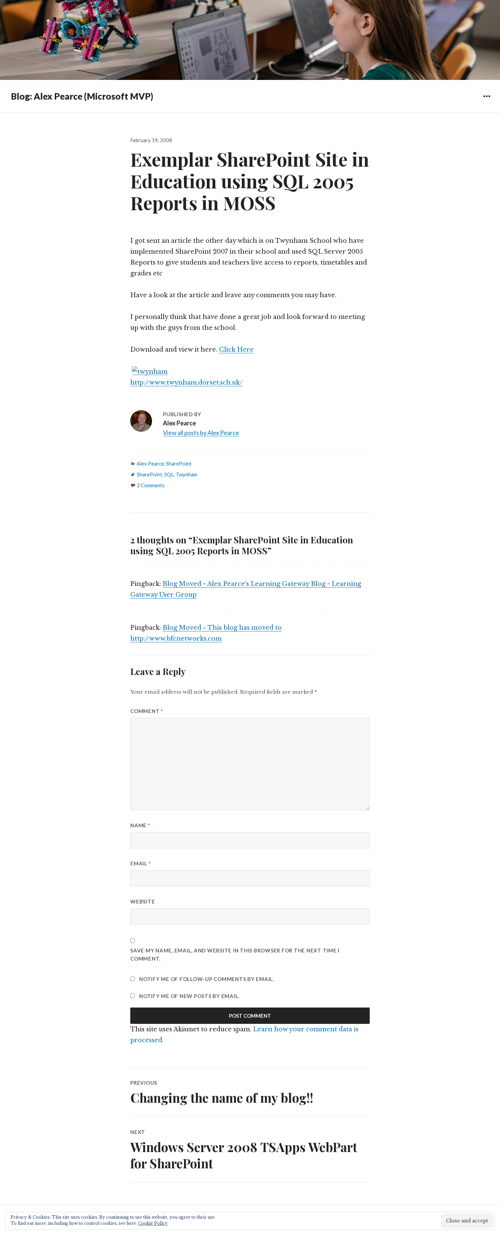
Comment (146, 711)
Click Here (236, 349)
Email (140, 863)
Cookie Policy (153, 1223)
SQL (169, 474)
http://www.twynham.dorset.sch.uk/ (186, 382)
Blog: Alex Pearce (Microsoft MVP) (82, 96)
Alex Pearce (150, 463)
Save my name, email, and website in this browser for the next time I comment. (234, 954)
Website (142, 901)
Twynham (186, 474)
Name (140, 825)
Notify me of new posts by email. (189, 996)
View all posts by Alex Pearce (201, 432)
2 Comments (151, 485)
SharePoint (178, 463)
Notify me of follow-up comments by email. (206, 979)
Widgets (487, 101)
